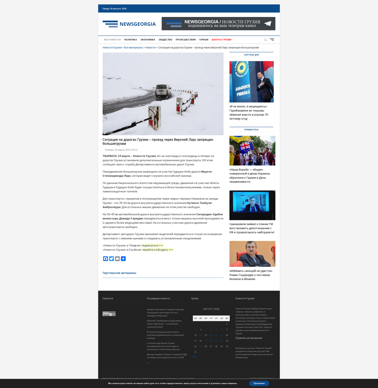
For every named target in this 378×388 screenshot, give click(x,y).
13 (211, 335)
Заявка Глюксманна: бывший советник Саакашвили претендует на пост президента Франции (165, 312)
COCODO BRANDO (187, 378)
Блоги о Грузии (222, 39)
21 (216, 340)
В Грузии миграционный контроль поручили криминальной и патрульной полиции (165, 335)
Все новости (112, 39)
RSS (149, 363)
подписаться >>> (152, 245)
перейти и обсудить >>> (157, 249)
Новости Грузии (111, 378)
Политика (130, 39)
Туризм (203, 39)
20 (211, 340)
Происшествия (186, 39)
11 (200, 335)
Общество (165, 39)
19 (206, 340)
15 (221, 335)
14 (216, 335)
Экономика (147, 39)
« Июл (194, 356)
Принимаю (259, 383)
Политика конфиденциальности (261, 378)
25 (200, 346)
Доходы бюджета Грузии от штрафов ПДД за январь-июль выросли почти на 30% (167, 356)
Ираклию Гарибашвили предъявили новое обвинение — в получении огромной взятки (164, 323)
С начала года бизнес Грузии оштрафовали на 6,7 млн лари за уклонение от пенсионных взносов (163, 346)
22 (221, 340)
